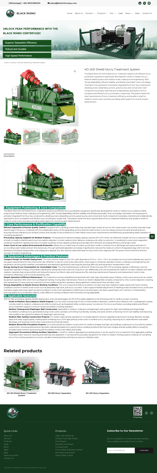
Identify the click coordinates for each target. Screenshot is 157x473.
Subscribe (144, 450)
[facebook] (144, 3)
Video (137, 13)
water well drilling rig (64, 436)
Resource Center (11, 455)
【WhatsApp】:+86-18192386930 (24, 3)
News (127, 13)
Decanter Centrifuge (64, 444)
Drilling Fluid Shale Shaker (66, 439)
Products (101, 13)
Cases (120, 13)
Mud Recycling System (65, 453)
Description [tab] (9, 156)
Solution (89, 13)
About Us (79, 13)
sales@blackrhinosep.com (63, 3)
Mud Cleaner (61, 441)
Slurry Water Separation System (69, 450)
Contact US (147, 13)
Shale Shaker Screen (64, 455)
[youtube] (139, 3)
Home (69, 13)
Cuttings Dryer (61, 447)
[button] (94, 13)
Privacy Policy (41, 467)
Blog (6, 453)
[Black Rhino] (10, 13)
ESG (112, 13)
